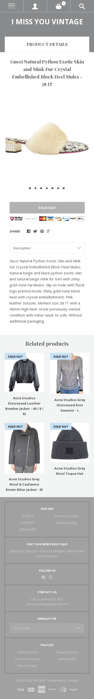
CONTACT (27, 523)
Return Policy (27, 666)
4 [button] (47, 188)
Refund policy (66, 523)
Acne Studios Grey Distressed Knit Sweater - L (69, 405)
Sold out (47, 207)
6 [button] (58, 188)
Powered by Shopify (63, 680)
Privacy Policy (27, 652)
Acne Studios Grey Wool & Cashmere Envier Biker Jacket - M (24, 484)
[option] (46, 137)
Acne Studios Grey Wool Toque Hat (69, 471)
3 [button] (41, 188)
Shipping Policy (66, 652)
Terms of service (66, 516)
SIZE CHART (27, 529)
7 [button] (64, 188)
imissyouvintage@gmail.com (47, 604)
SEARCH (27, 516)
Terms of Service (27, 659)
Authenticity (66, 659)
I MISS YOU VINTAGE (47, 21)
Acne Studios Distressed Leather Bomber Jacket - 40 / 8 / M (24, 406)
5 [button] (52, 188)
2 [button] (36, 188)
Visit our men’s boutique (47, 544)
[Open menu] (11, 6)
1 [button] (30, 188)
